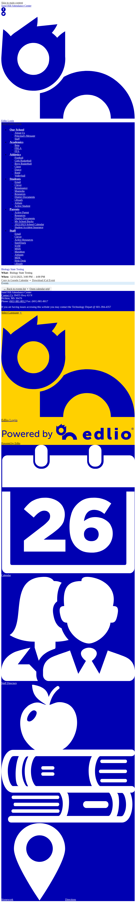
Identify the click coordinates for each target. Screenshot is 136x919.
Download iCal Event (43, 280)
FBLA (18, 148)
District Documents (25, 197)
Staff (17, 138)
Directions (70, 899)
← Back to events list (14, 288)
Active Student (22, 206)
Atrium (18, 203)
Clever (18, 185)
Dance (18, 169)
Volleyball (20, 175)
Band (17, 172)
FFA (17, 151)
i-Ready (19, 200)
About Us (20, 132)
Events (4, 283)
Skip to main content (12, 2)
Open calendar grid (40, 288)
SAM (17, 245)
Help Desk (20, 260)
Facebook (3, 9)
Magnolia (20, 191)
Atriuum (19, 254)
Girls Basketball (23, 160)
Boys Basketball (23, 163)
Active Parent (22, 212)
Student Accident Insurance (29, 227)
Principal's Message (25, 135)
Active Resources (24, 239)
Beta (17, 145)
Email (18, 182)
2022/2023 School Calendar (29, 224)
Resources (20, 194)
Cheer (18, 166)
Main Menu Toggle (11, 123)
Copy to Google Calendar (14, 280)
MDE (18, 257)
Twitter (3, 14)
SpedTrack (20, 242)
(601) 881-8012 (17, 301)
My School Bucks (24, 221)
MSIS (18, 248)
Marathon (20, 251)
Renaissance (21, 188)
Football (19, 157)
